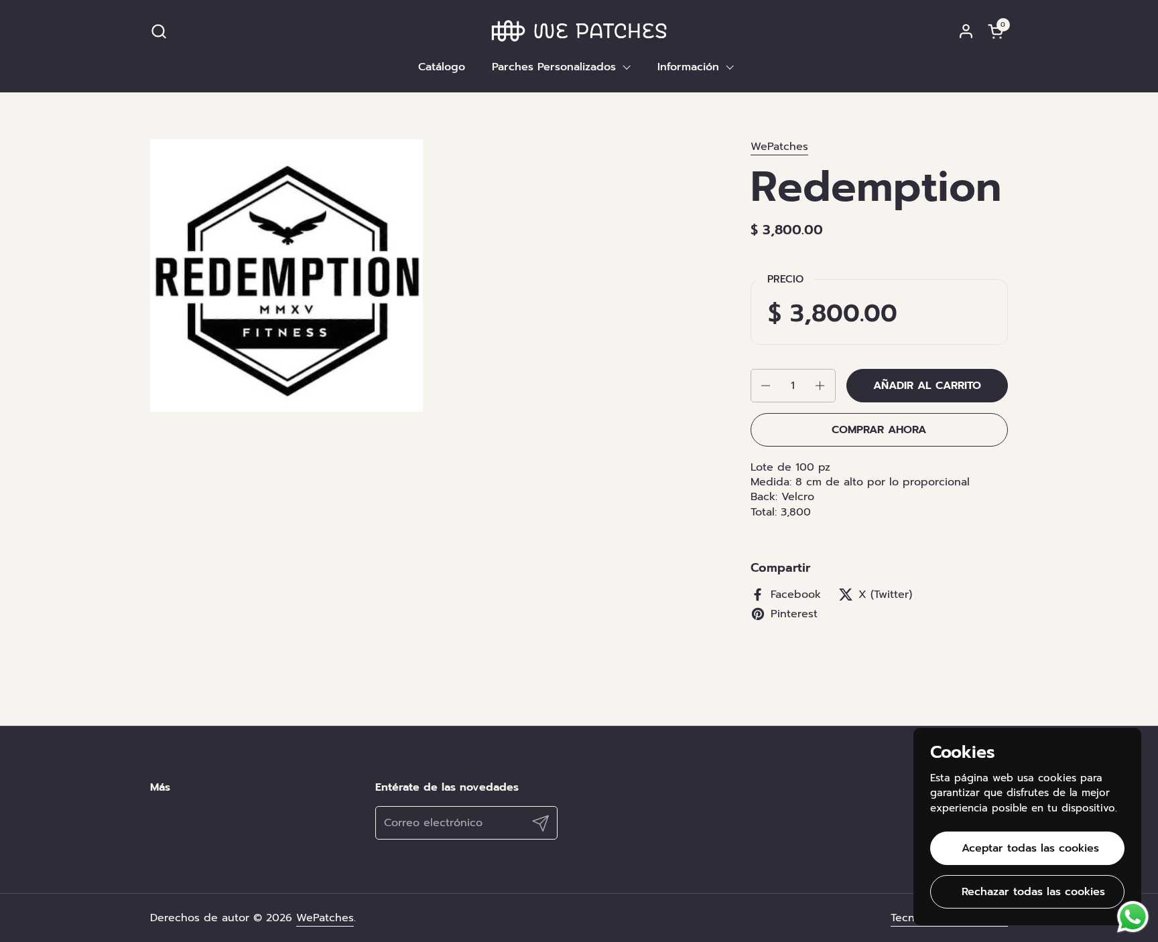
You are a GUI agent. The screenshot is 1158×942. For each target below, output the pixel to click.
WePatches (779, 147)
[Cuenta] (966, 31)
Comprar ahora (879, 430)
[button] (158, 31)
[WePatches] (579, 31)
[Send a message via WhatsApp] (1132, 916)
